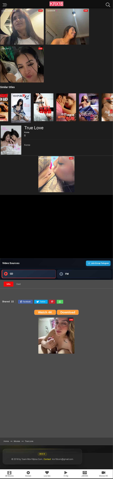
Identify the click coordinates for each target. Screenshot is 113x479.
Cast (18, 284)
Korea (27, 145)
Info (8, 284)
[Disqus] (56, 396)
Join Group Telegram (100, 263)
